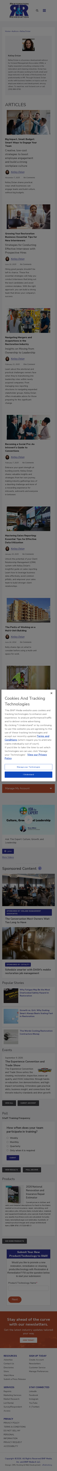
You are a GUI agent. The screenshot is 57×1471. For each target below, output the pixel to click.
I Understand (28, 774)
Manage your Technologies (28, 767)
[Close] (51, 693)
